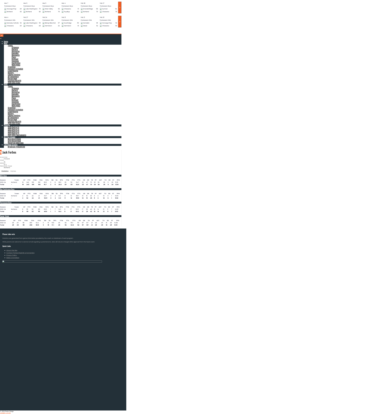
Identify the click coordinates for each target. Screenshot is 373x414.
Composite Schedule (15, 69)
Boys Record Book (14, 139)
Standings (12, 67)
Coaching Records (14, 80)
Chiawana (15, 47)
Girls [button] (5, 84)
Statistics (4, 171)
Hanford (15, 49)
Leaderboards (13, 71)
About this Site (11, 250)
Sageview (15, 61)
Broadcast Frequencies (16, 147)
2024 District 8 (13, 131)
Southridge (16, 63)
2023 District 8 (13, 133)
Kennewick (16, 55)
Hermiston (16, 51)
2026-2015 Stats (14, 82)
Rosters (11, 73)
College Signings (14, 75)
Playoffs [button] (7, 125)
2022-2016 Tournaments (17, 135)
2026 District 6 (13, 127)
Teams (10, 45)
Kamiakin (15, 53)
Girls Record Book (14, 141)
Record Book (12, 78)
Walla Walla (16, 65)
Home (6, 41)
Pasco (14, 57)
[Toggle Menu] (1, 38)
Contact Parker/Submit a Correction (20, 253)
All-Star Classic (9, 137)
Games (13, 171)
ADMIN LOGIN (5, 413)
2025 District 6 (13, 129)
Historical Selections (16, 143)
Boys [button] (5, 43)
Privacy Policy (11, 255)
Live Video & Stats (10, 145)
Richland (15, 59)
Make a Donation (12, 258)
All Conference (13, 77)
